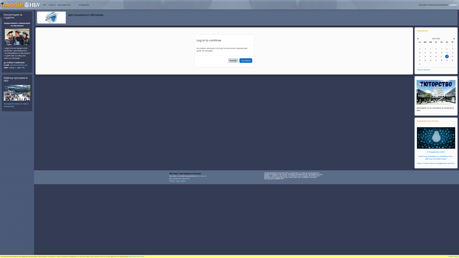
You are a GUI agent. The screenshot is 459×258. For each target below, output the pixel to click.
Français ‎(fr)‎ (84, 5)
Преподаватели (64, 5)
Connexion (453, 5)
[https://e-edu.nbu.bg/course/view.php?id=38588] (436, 138)
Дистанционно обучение (179, 178)
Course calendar (423, 70)
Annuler (233, 60)
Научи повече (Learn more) (136, 256)
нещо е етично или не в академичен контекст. (436, 163)
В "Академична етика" (436, 152)
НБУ (44, 5)
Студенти (52, 5)
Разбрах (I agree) (453, 256)
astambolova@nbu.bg (19, 65)
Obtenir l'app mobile (177, 181)
